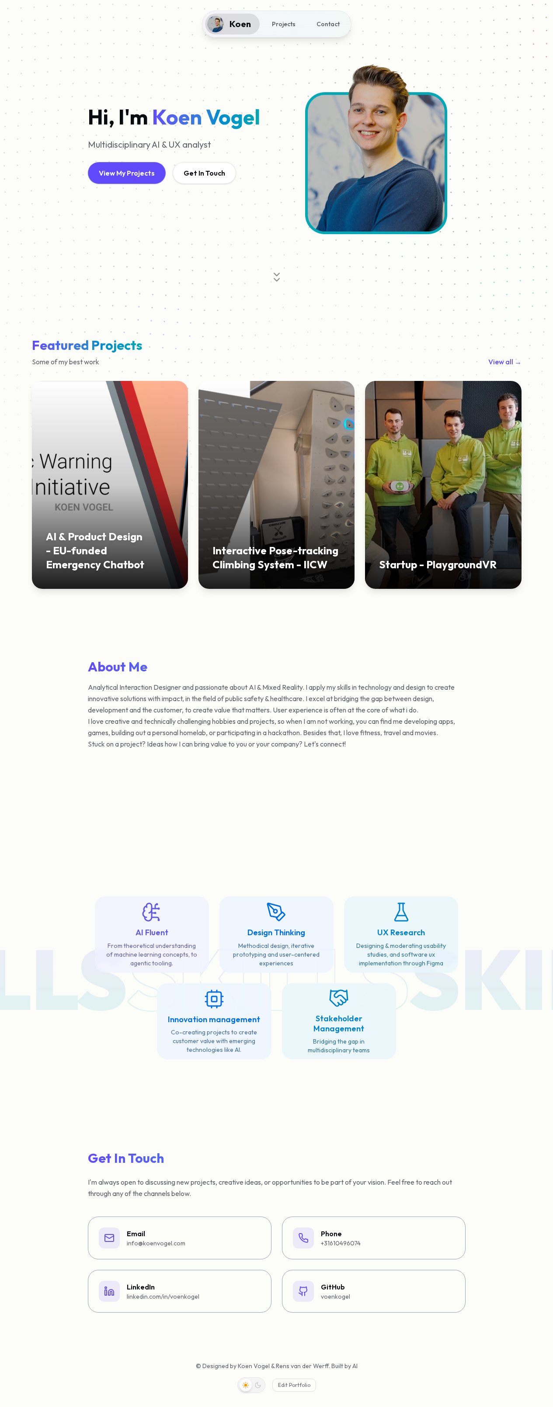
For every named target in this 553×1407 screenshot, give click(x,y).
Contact (328, 24)
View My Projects (127, 173)
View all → (505, 361)
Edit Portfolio (294, 1385)
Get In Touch (204, 173)
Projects (284, 24)
